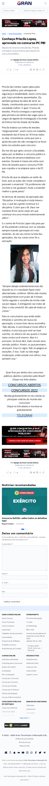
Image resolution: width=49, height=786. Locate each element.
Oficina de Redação (9, 693)
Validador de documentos (12, 633)
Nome (5, 574)
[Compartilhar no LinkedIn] (36, 69)
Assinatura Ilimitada (10, 659)
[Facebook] (36, 753)
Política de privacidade (24, 739)
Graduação (6, 671)
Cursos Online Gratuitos (11, 697)
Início (4, 34)
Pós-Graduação (8, 675)
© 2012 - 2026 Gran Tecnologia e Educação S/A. (24, 735)
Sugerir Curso (31, 675)
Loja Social (6, 630)
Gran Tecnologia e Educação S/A (35, 760)
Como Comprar (8, 626)
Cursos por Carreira (10, 682)
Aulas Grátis (31, 671)
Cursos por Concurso (10, 678)
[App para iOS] (14, 753)
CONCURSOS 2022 (24, 390)
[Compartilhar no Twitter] (33, 69)
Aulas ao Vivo (31, 667)
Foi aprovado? (34, 648)
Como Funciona (8, 622)
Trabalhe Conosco (9, 645)
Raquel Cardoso (8, 524)
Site (3, 592)
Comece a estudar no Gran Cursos (25, 441)
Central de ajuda (35, 618)
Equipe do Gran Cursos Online (26, 60)
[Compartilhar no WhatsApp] (40, 69)
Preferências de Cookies (11, 649)
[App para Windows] (6, 753)
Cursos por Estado (9, 686)
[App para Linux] (10, 753)
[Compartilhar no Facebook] (30, 69)
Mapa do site (24, 746)
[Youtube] (23, 753)
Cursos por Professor (10, 690)
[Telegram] (44, 753)
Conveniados (7, 637)
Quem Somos (7, 618)
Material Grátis (32, 663)
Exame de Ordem (9, 667)
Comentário (7, 544)
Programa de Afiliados (11, 641)
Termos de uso (24, 742)
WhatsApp (32, 626)
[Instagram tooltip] (27, 753)
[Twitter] (40, 753)
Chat (30, 622)
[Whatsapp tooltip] (31, 753)
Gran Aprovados (15, 34)
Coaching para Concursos (12, 663)
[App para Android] (18, 753)
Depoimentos (31, 659)
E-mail (5, 583)
